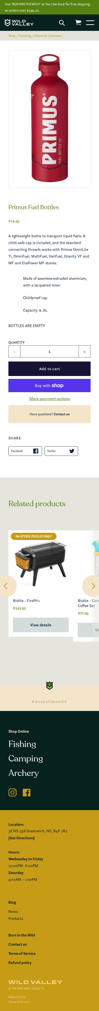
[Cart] (78, 22)
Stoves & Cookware (48, 36)
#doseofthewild (49, 701)
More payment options (49, 398)
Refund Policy (16, 997)
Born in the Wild (21, 935)
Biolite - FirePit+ (26, 600)
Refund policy (19, 962)
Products (15, 918)
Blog (12, 902)
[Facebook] (27, 791)
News (13, 911)
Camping (25, 36)
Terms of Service (22, 953)
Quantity (16, 342)
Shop (12, 36)
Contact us (62, 414)
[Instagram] (12, 791)
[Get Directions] (21, 837)
